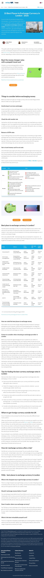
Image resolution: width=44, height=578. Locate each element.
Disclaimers (41, 7)
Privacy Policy (32, 563)
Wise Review (18, 553)
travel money (6, 52)
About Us (31, 550)
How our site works (33, 565)
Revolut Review (18, 558)
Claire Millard (9, 42)
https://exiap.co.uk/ (12, 531)
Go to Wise (13, 85)
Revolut (23, 73)
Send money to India (5, 554)
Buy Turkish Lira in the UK (6, 570)
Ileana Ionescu (25, 42)
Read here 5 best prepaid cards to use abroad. (12, 80)
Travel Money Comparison (7, 567)
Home (2, 7)
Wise (18, 73)
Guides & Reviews (19, 550)
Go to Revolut (27, 219)
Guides (5, 7)
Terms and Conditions (34, 560)
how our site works (16, 546)
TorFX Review (18, 555)
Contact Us (31, 553)
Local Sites (31, 555)
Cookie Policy (32, 558)
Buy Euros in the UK (5, 565)
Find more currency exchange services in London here (14, 314)
